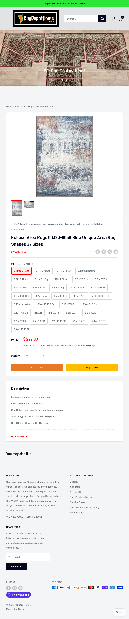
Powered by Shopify (16, 609)
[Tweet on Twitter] (109, 251)
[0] (120, 19)
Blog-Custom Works (81, 496)
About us (75, 486)
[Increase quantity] (43, 355)
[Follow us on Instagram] (14, 588)
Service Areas (77, 502)
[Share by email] (115, 251)
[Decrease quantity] (26, 355)
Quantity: (16, 355)
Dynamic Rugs (18, 251)
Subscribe (16, 566)
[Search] (102, 18)
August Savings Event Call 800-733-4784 (65, 3)
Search (74, 481)
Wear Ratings (77, 512)
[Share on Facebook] (97, 251)
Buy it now (92, 367)
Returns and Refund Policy (84, 507)
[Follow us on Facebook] (8, 588)
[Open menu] (7, 19)
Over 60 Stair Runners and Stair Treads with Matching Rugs (64, 59)
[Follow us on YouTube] (20, 588)
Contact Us (76, 491)
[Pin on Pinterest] (103, 251)
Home (9, 106)
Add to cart (37, 367)
